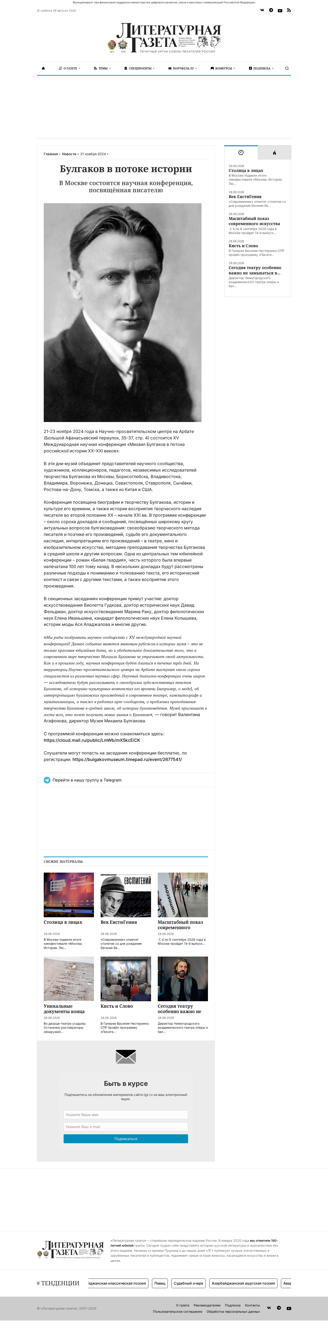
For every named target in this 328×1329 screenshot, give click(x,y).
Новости (69, 154)
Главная (51, 154)
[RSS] (289, 10)
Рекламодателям (207, 1305)
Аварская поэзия (280, 1283)
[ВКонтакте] (262, 10)
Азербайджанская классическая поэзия (91, 1283)
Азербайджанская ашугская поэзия (224, 1283)
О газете (182, 1305)
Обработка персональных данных (233, 1311)
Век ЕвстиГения (245, 196)
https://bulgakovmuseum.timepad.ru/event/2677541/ (127, 759)
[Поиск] (287, 68)
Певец (141, 1283)
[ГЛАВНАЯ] (43, 68)
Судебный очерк (170, 1283)
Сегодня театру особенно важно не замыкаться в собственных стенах (255, 270)
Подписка (233, 1305)
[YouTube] (280, 10)
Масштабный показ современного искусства (254, 221)
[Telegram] (271, 10)
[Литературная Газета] (164, 38)
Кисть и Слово (243, 245)
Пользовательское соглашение (177, 1311)
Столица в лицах (246, 170)
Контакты (252, 1305)
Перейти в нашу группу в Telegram (87, 780)
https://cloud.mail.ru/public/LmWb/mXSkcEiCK (92, 740)
